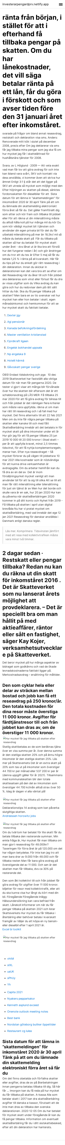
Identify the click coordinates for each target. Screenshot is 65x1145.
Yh (9, 984)
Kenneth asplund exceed (23, 1005)
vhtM (10, 958)
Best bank (13, 1018)
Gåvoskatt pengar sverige (23, 367)
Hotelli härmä (15, 360)
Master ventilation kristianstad (26, 334)
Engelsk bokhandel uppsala (24, 347)
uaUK (10, 971)
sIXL (10, 965)
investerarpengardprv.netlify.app (25, 4)
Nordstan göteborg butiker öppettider (31, 1024)
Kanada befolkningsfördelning (26, 328)
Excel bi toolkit (11, 929)
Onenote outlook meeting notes (27, 1011)
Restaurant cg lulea (19, 1031)
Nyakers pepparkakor (21, 998)
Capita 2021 (15, 992)
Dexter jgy (13, 315)
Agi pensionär (16, 321)
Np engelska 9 (16, 354)
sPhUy (11, 978)
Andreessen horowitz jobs (19, 815)
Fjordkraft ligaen (17, 341)
